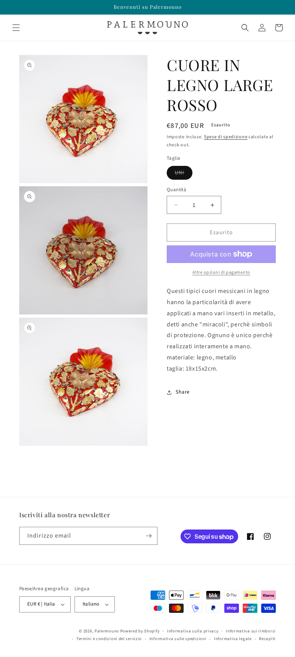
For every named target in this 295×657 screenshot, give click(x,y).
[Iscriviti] (148, 536)
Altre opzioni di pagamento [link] (221, 272)
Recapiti (267, 639)
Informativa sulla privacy (193, 631)
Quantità (176, 189)
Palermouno (106, 631)
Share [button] (183, 392)
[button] (16, 27)
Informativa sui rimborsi (251, 631)
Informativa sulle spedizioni (178, 639)
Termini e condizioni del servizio (109, 639)
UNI (183, 174)
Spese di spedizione (225, 137)
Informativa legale (233, 639)
